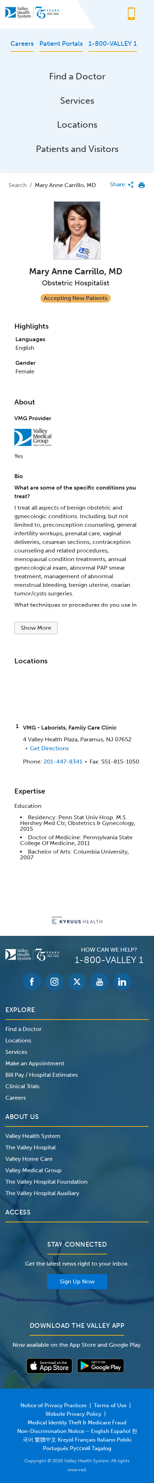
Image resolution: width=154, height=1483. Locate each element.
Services (77, 100)
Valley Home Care (29, 1158)
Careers (15, 1097)
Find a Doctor (77, 76)
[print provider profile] (141, 185)
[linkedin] (122, 982)
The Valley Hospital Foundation (46, 1181)
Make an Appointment (34, 1063)
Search (18, 185)
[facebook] (32, 982)
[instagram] (54, 982)
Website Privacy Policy (73, 1414)
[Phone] (131, 14)
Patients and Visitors (77, 148)
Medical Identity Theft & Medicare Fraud (77, 1422)
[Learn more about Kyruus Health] (77, 921)
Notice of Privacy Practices (53, 1405)
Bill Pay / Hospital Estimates (41, 1074)
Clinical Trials (22, 1086)
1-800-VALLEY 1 (109, 960)
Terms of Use (110, 1405)
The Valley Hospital (30, 1147)
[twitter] (77, 982)
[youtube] (100, 982)
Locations (77, 124)
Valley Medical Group (33, 1170)
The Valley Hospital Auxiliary (42, 1193)
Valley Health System (33, 1136)
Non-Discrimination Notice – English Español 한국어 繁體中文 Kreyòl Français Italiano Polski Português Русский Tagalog (77, 1440)
